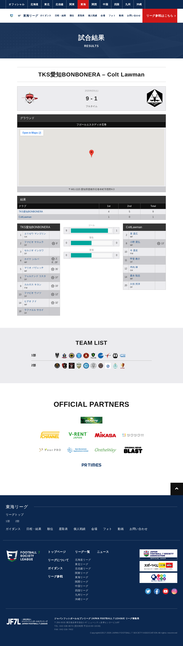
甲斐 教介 (135, 258)
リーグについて (58, 559)
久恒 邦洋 (135, 284)
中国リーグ (81, 586)
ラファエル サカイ (34, 310)
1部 (8, 521)
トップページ (57, 551)
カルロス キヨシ (32, 284)
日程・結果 (60, 15)
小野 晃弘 (135, 242)
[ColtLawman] (138, 98)
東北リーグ (81, 564)
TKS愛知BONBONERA (31, 211)
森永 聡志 (135, 275)
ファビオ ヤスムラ (34, 242)
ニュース (103, 551)
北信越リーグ (83, 568)
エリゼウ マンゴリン (35, 233)
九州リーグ (81, 594)
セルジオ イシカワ (34, 250)
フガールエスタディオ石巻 (91, 124)
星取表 (81, 15)
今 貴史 (134, 250)
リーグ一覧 (82, 551)
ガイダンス (45, 15)
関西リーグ (81, 581)
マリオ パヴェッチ (34, 267)
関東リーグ (81, 573)
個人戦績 (92, 15)
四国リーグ (81, 590)
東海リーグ (81, 577)
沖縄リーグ (81, 599)
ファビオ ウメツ (32, 293)
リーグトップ (15, 514)
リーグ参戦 (55, 576)
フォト (112, 15)
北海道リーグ (83, 559)
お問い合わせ (134, 15)
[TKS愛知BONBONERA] (45, 98)
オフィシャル (17, 4)
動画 (121, 15)
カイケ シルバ (31, 259)
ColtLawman (25, 217)
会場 (103, 15)
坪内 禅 (134, 267)
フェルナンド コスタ (35, 276)
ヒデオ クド (30, 301)
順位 (72, 15)
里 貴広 (134, 233)
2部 (17, 521)
